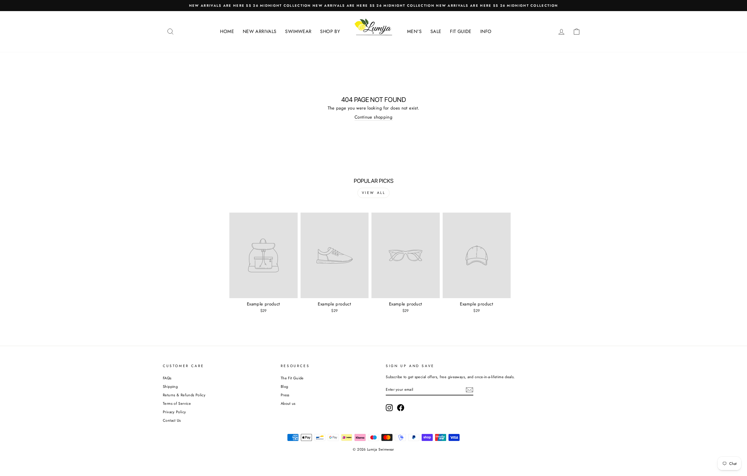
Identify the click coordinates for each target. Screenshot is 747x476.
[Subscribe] (469, 389)
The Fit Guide (292, 378)
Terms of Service (177, 403)
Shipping (170, 386)
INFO (486, 31)
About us (288, 403)
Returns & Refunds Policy (184, 395)
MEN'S (414, 31)
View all (373, 192)
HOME (227, 31)
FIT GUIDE (460, 31)
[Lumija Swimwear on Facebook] (400, 407)
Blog (284, 386)
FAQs (167, 378)
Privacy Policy (174, 412)
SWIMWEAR (298, 31)
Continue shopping (373, 117)
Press (285, 395)
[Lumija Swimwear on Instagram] (389, 407)
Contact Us (172, 420)
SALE (435, 31)
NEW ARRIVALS (260, 31)
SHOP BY (330, 31)
